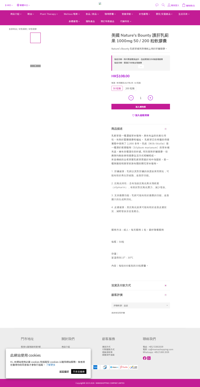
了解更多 (50, 364)
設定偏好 (64, 371)
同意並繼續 (79, 371)
